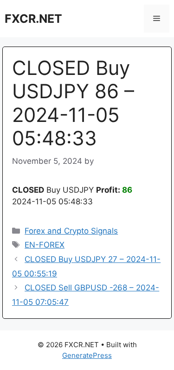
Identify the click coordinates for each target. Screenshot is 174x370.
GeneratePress (87, 355)
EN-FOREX (44, 244)
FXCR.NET (33, 19)
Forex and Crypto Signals (71, 230)
